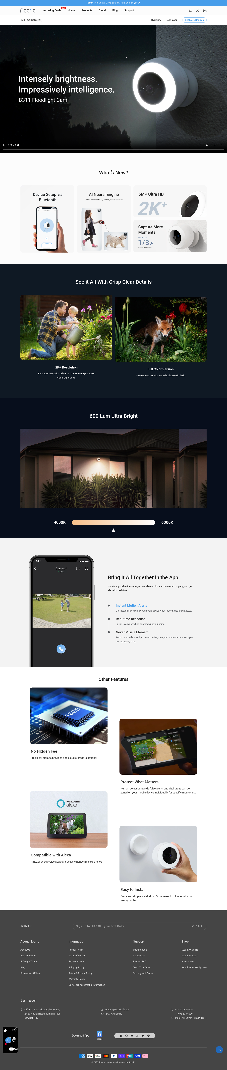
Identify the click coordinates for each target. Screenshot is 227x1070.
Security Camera (189, 949)
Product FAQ (139, 961)
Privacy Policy (76, 949)
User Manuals (140, 949)
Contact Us (139, 955)
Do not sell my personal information (87, 985)
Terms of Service (77, 955)
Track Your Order (141, 967)
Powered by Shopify (126, 1062)
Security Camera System (194, 967)
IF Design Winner (29, 961)
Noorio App (171, 20)
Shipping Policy (76, 967)
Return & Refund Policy (80, 973)
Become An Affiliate (30, 973)
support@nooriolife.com (117, 1009)
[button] (190, 10)
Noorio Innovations (108, 1062)
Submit (199, 926)
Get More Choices (194, 20)
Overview (156, 20)
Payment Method (77, 961)
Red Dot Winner (28, 955)
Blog (22, 967)
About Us (25, 949)
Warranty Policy (77, 979)
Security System (189, 955)
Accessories (187, 961)
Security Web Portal (143, 973)
